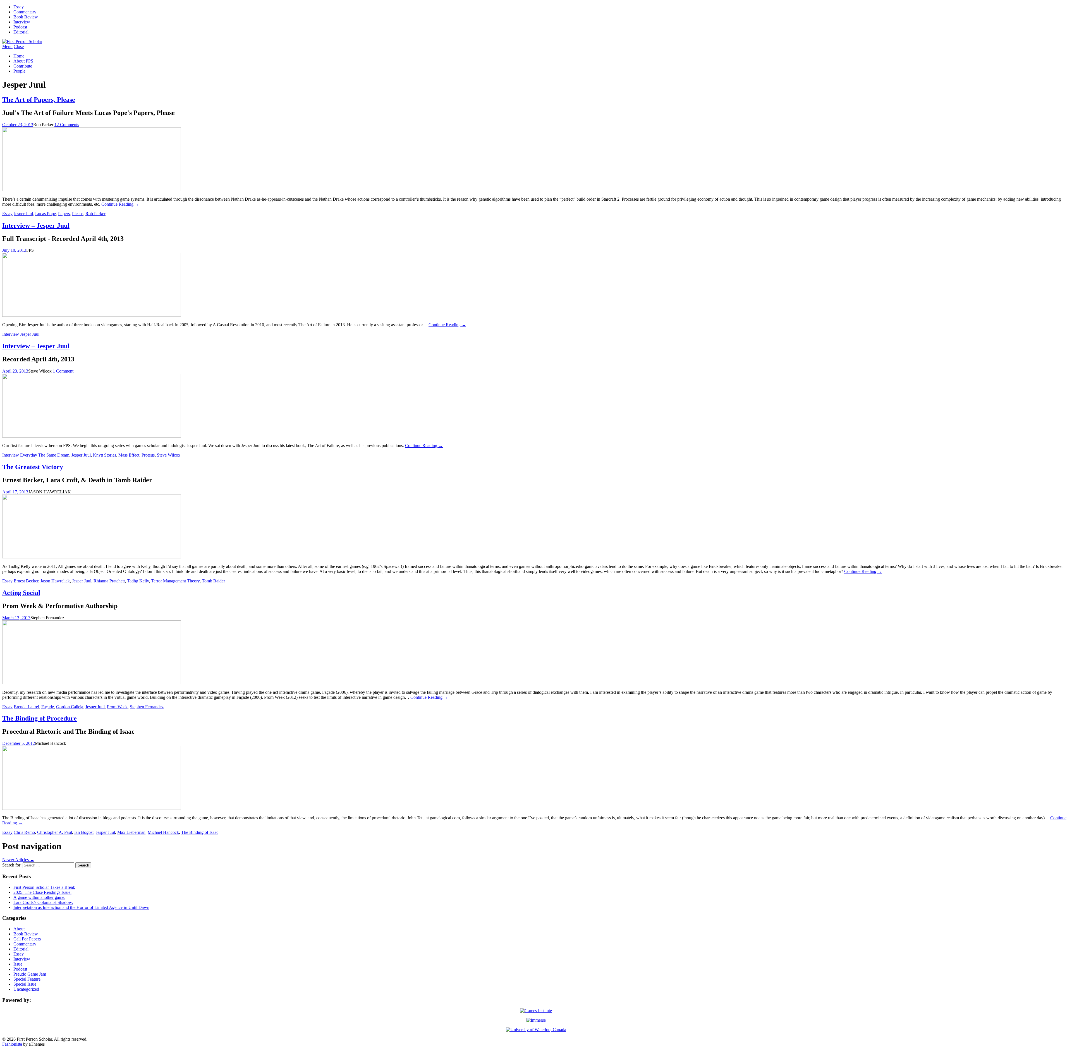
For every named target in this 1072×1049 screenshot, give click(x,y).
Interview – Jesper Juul (36, 225)
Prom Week (117, 706)
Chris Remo (24, 832)
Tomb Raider (213, 580)
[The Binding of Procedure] (91, 808)
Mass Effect (128, 455)
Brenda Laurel (26, 706)
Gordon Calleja (69, 706)
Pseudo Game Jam (29, 974)
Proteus (148, 455)
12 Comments (66, 124)
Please (77, 213)
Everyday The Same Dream (44, 455)
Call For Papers (27, 939)
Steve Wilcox (168, 455)
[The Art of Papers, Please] (91, 189)
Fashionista (12, 1044)
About (19, 928)
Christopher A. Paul (54, 832)
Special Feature (26, 979)
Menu (7, 46)
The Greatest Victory (32, 467)
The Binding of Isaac (199, 832)
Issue (17, 964)
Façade (47, 706)
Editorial (20, 32)
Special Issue (24, 984)
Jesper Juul (23, 213)
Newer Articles (18, 859)
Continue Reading (120, 204)
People (19, 71)
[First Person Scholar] (22, 41)
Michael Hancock (163, 832)
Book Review (25, 17)
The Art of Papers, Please (38, 99)
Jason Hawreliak (55, 580)
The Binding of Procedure (39, 718)
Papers (64, 213)
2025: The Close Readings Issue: (42, 892)
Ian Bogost (84, 832)
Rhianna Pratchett (109, 580)
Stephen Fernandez (147, 706)
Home (18, 56)
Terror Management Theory (175, 580)
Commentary (24, 11)
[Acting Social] (91, 682)
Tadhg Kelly (138, 580)
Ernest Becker (26, 580)
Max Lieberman (131, 832)
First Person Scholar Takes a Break (44, 887)
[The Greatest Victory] (91, 556)
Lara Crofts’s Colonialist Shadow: (43, 902)
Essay (18, 6)
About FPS (23, 61)
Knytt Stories (104, 455)
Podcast (20, 27)
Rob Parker (95, 213)
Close (19, 46)
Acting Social (21, 592)
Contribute (22, 66)
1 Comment (63, 371)
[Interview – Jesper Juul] (91, 315)
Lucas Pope (45, 213)
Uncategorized (26, 989)
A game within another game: (39, 897)
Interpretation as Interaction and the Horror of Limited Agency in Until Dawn (81, 907)
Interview (21, 22)
